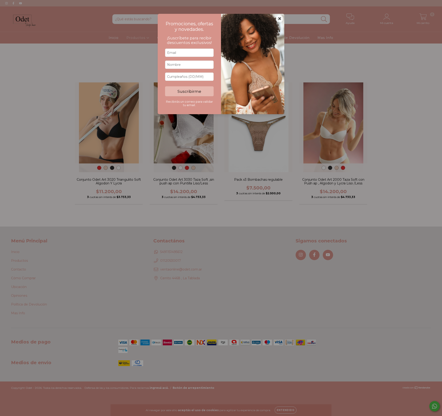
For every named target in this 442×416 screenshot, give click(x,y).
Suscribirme (189, 91)
